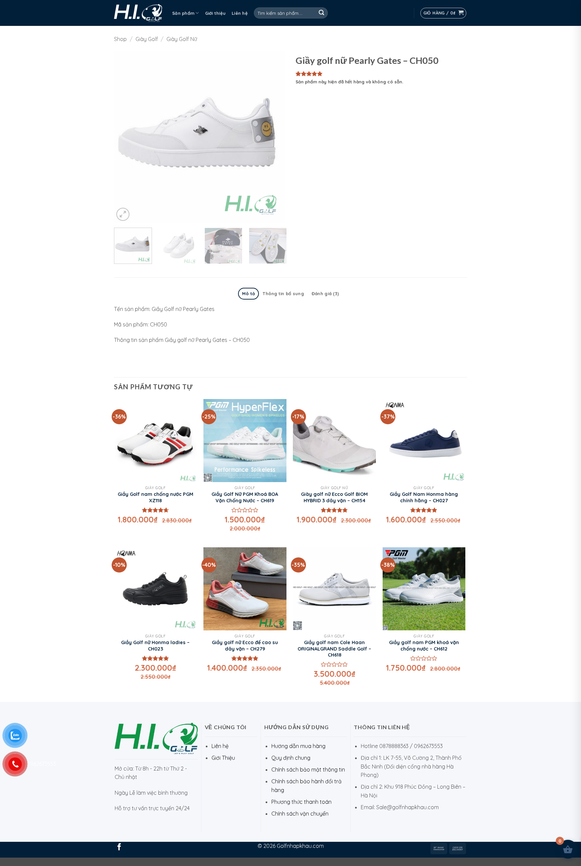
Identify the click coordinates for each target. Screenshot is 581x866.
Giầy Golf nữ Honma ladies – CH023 (155, 645)
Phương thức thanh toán (301, 801)
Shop (120, 39)
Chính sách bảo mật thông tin (308, 769)
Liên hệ (240, 13)
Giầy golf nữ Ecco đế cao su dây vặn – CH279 (245, 645)
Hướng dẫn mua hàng (298, 746)
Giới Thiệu (223, 757)
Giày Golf (146, 39)
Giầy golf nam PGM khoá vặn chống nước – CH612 (424, 645)
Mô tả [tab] (248, 293)
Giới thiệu (215, 13)
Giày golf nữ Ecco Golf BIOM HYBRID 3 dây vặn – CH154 (334, 497)
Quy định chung (290, 757)
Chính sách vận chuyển (299, 813)
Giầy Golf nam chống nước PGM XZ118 (155, 497)
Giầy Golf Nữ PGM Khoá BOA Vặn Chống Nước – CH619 (244, 497)
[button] (443, 13)
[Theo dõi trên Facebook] (119, 847)
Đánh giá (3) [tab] (325, 293)
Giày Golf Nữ (181, 39)
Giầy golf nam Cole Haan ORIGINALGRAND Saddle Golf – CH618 (334, 648)
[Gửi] (321, 13)
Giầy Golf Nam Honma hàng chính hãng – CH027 (424, 497)
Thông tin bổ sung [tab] (283, 293)
